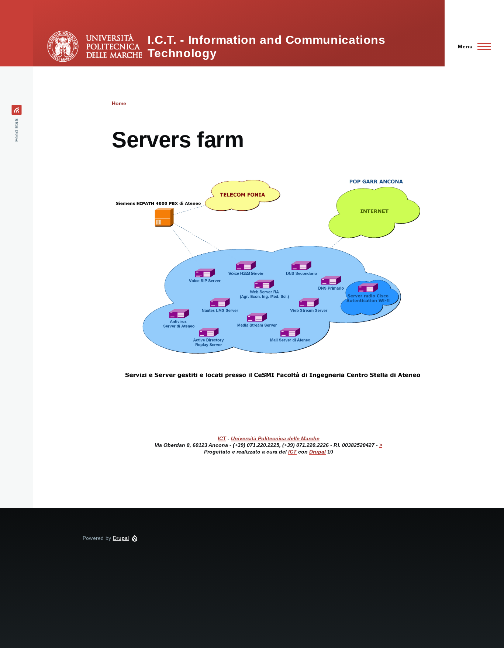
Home (119, 103)
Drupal (121, 538)
